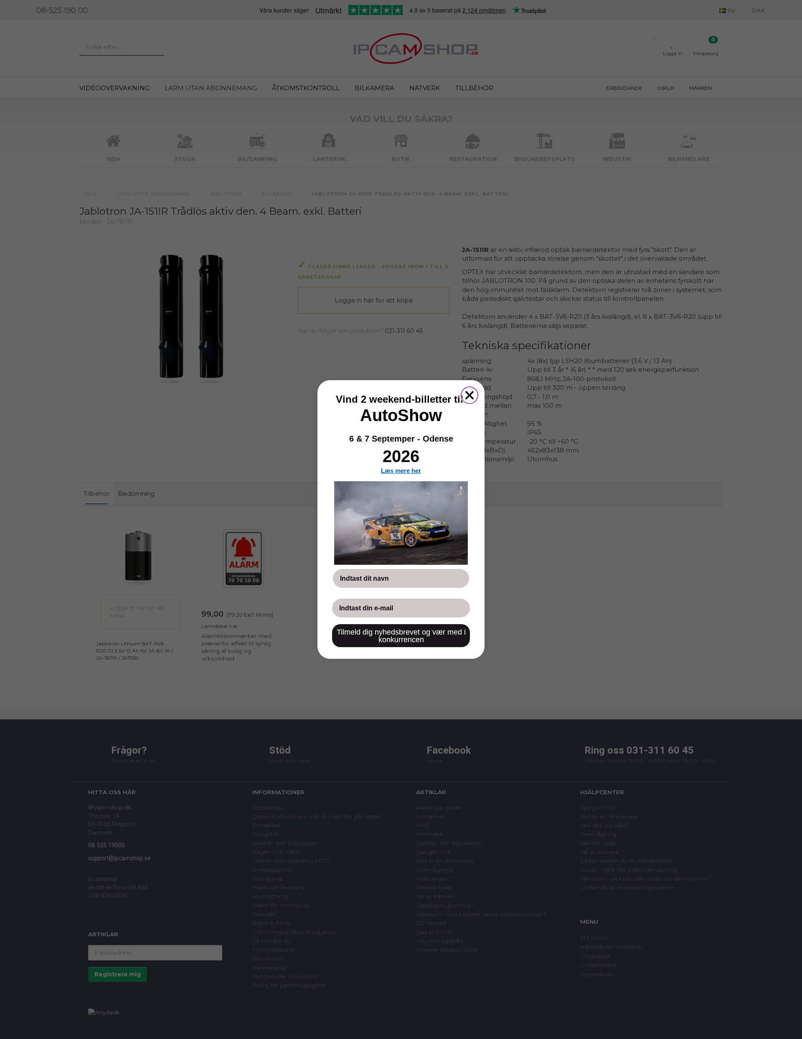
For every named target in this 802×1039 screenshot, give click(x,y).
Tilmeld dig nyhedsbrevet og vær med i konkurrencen (401, 636)
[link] (401, 523)
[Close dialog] (469, 395)
